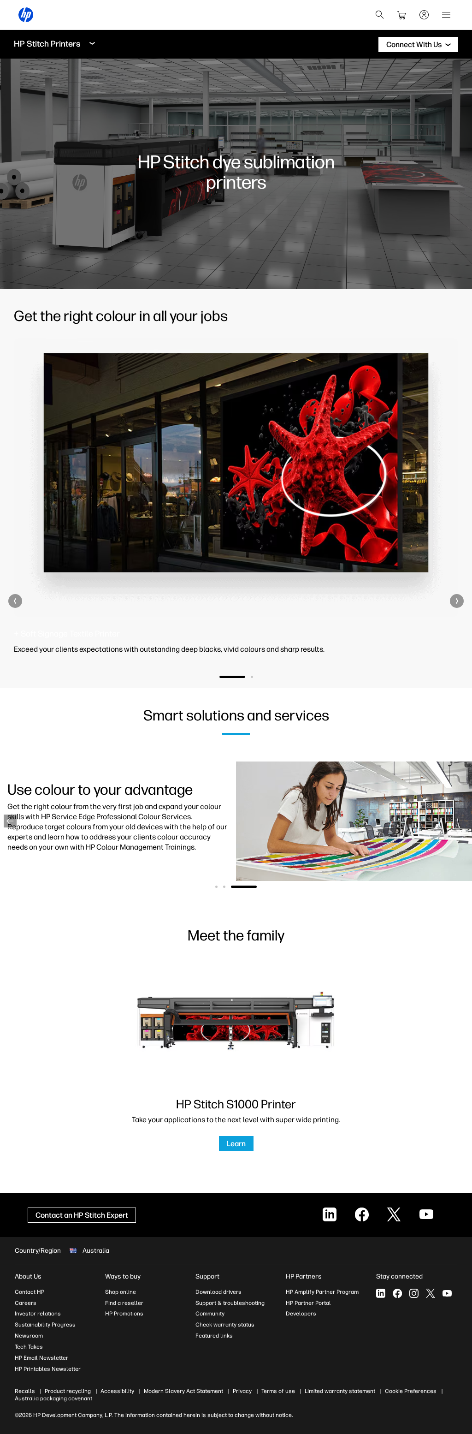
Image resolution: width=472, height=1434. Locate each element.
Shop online (120, 1292)
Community (209, 1313)
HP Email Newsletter (41, 1358)
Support (207, 1276)
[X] (430, 1293)
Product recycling (68, 1391)
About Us (28, 1276)
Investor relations (38, 1313)
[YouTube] (447, 1293)
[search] (380, 15)
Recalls (25, 1391)
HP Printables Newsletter (48, 1369)
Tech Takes (29, 1347)
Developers (301, 1313)
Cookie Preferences (411, 1391)
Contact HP (29, 1292)
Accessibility (117, 1391)
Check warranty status (224, 1324)
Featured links (214, 1336)
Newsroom (29, 1336)
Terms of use (278, 1391)
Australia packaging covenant (53, 1398)
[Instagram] (414, 1293)
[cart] (402, 15)
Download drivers (218, 1292)
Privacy (242, 1391)
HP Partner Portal (308, 1303)
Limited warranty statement (340, 1391)
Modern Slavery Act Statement (183, 1391)
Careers (25, 1303)
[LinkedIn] (380, 1293)
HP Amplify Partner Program (322, 1292)
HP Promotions (124, 1313)
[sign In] (424, 15)
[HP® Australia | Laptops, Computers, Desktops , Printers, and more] (26, 15)
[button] (15, 601)
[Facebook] (397, 1293)
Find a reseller (124, 1303)
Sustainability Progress (45, 1324)
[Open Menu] (446, 15)
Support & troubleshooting (230, 1303)
